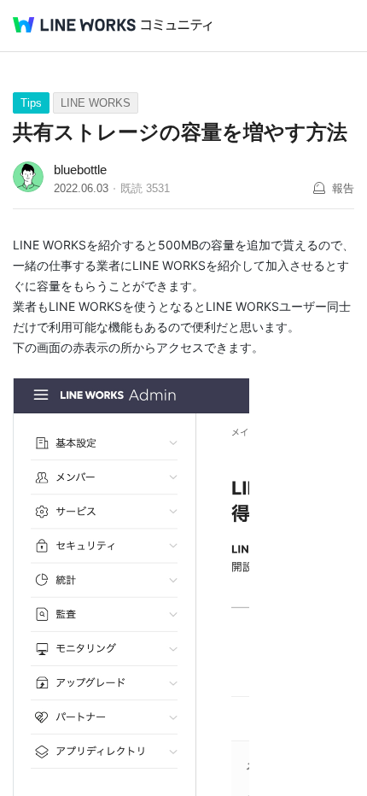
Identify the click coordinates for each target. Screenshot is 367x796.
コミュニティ (177, 25)
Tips (31, 103)
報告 (343, 188)
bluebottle (80, 169)
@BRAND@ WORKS (74, 24)
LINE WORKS (96, 103)
